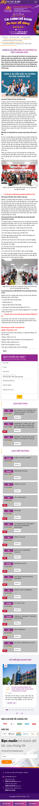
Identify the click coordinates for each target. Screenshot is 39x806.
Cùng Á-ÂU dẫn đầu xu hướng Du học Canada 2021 (17, 43)
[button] (6, 709)
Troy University (19, 629)
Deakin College (20, 484)
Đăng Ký (17, 417)
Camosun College (20, 471)
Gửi (19, 396)
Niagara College (20, 563)
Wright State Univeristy (23, 590)
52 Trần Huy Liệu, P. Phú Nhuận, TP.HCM (16, 772)
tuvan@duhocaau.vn (17, 751)
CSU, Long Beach (20, 497)
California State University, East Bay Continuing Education (24, 525)
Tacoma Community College (24, 642)
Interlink (17, 510)
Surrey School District (22, 457)
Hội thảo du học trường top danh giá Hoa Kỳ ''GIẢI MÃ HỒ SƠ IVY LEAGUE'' (25, 412)
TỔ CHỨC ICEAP (19, 603)
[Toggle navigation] (35, 2)
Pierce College (19, 537)
